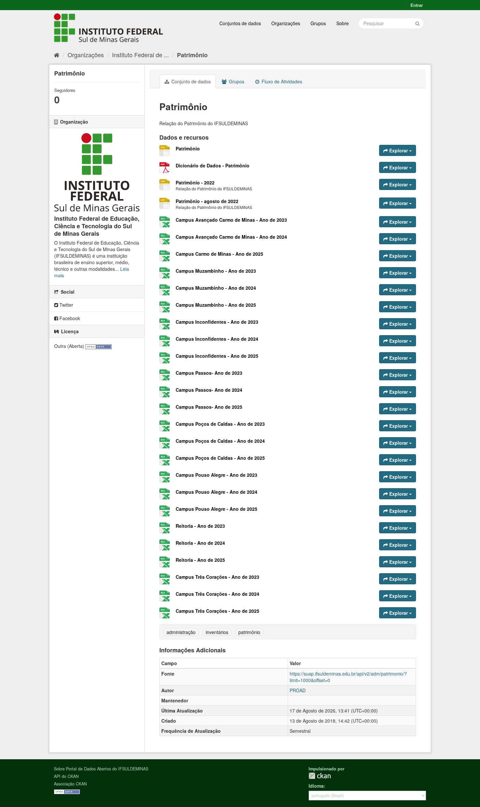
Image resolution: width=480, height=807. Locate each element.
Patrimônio (192, 55)
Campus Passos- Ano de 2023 (209, 372)
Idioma (316, 785)
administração (181, 632)
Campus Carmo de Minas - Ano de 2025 (219, 253)
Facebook (69, 318)
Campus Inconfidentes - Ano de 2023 (217, 321)
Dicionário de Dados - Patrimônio (212, 165)
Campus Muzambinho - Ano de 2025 (216, 304)
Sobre (342, 23)
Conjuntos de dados (240, 23)
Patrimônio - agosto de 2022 (207, 201)
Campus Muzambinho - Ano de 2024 (216, 287)
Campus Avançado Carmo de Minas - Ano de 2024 (231, 236)
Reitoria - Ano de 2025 (200, 560)
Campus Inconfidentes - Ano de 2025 (217, 355)
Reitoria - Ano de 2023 (200, 526)
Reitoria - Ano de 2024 (200, 543)
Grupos (318, 23)
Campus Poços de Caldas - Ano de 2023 (220, 424)
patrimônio (249, 632)
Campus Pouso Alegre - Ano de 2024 (216, 492)
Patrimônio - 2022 (195, 182)
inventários (217, 632)
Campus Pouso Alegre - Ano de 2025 (216, 509)
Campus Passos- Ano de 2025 (209, 407)
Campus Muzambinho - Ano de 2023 (216, 270)
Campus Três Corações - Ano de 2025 (217, 611)
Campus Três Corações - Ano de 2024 (217, 594)
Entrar (416, 5)
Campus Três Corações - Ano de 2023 (217, 577)
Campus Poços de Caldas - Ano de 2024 (220, 441)
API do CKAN (66, 776)
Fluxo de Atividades (281, 81)
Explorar (398, 150)
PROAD (298, 690)
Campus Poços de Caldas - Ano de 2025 (220, 458)
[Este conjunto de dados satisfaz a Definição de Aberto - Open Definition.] (99, 346)
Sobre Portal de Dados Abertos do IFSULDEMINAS (101, 769)
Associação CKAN (70, 784)
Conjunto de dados (190, 81)
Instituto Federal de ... (140, 54)
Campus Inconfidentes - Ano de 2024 (217, 338)
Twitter (65, 304)
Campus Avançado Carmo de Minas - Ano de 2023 (231, 219)
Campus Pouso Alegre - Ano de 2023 (216, 475)
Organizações (285, 23)
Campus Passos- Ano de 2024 (209, 389)
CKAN (320, 775)
